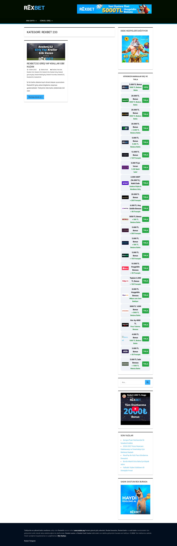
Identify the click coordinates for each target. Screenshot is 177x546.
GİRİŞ (146, 87)
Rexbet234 (37, 77)
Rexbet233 (30, 77)
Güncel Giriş (45, 21)
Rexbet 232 (30, 72)
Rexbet (54, 69)
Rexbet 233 (38, 72)
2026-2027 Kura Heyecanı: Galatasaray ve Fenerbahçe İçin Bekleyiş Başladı (133, 449)
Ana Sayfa (30, 21)
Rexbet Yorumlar (51, 74)
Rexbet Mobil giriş (40, 74)
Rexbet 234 (46, 72)
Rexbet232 (60, 74)
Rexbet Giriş (54, 72)
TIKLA (145, 100)
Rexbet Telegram (30, 541)
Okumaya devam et (34, 97)
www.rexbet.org (79, 530)
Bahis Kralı (44, 69)
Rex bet (59, 69)
